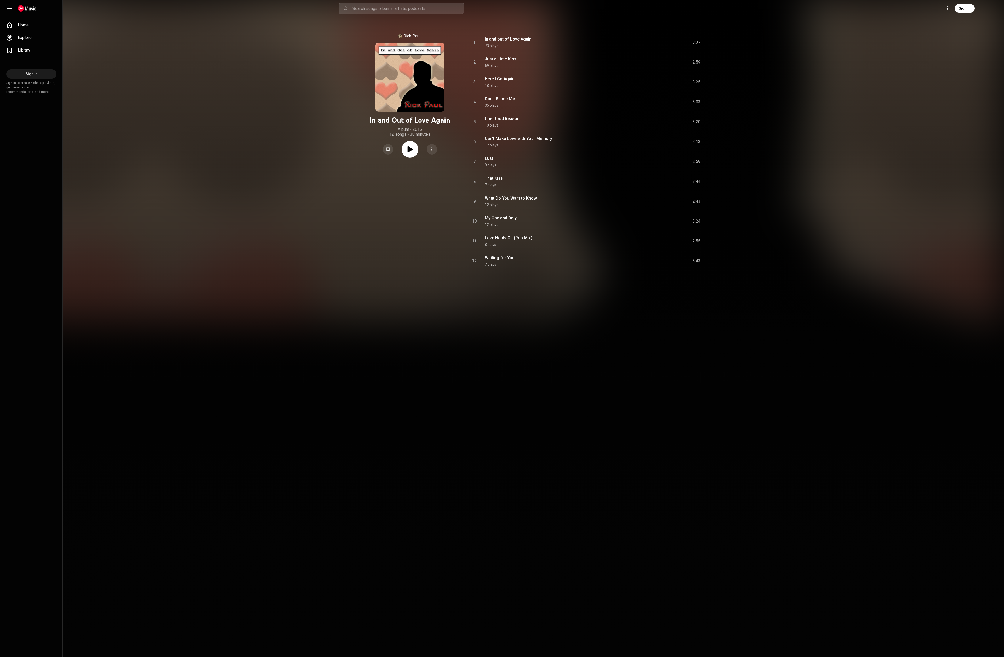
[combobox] (408, 8)
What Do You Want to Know (511, 198)
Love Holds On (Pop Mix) (508, 237)
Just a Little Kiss (500, 58)
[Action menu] (432, 149)
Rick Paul (411, 35)
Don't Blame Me (500, 98)
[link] (31, 25)
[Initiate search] (345, 8)
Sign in (965, 8)
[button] (388, 149)
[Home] (27, 8)
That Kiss (494, 178)
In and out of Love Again (508, 39)
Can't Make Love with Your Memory (518, 138)
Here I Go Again (500, 78)
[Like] (657, 42)
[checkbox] (697, 42)
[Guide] (9, 8)
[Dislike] (667, 42)
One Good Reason (502, 118)
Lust (489, 158)
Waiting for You (500, 257)
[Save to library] (388, 149)
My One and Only (501, 218)
